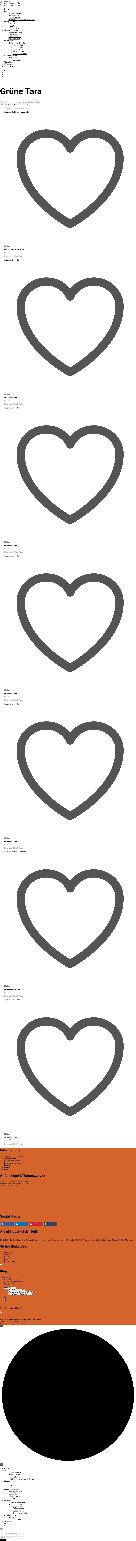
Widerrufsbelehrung (12, 1161)
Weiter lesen (128, 1240)
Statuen (7, 11)
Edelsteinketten (14, 36)
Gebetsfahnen (18, 49)
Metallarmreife (14, 39)
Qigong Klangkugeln (16, 43)
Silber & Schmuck (11, 30)
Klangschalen (9, 22)
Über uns (7, 1280)
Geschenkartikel (10, 56)
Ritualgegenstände (15, 47)
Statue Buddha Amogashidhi (14, 249)
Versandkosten (10, 1159)
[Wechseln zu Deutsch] (5, 1298)
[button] (4, 70)
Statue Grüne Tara (10, 397)
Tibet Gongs (13, 26)
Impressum (8, 1165)
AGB (6, 1169)
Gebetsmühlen (18, 51)
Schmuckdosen (14, 60)
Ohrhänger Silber (15, 32)
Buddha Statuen (14, 13)
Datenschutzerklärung (9, 1321)
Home (6, 9)
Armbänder (12, 34)
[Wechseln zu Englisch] (8, 66)
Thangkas (8, 62)
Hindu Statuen (14, 15)
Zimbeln (11, 24)
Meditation (8, 41)
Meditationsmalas (15, 45)
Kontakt (7, 1167)
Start (2, 102)
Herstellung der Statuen (13, 1282)
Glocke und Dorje (20, 53)
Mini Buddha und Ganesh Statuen (21, 19)
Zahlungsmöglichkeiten (13, 1156)
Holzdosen (12, 58)
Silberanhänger (14, 28)
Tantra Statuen (14, 17)
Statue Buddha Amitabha (12, 989)
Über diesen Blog (11, 1277)
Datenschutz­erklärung (13, 1163)
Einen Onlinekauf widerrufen (11, 1308)
